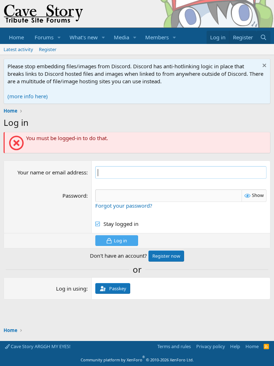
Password (74, 195)
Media (121, 37)
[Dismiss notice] (263, 66)
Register (47, 49)
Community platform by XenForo (137, 359)
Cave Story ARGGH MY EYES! (40, 346)
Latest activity (18, 49)
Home (16, 37)
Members (157, 37)
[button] (59, 37)
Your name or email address (51, 172)
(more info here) (27, 96)
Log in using (71, 288)
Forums (44, 37)
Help (235, 346)
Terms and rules (174, 346)
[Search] (263, 37)
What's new (84, 37)
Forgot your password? (123, 205)
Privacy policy (210, 346)
